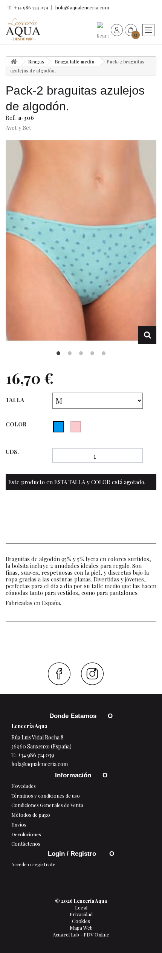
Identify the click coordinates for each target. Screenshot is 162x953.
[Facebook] (62, 673)
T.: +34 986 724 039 (28, 7)
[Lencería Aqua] (23, 29)
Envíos (18, 824)
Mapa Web (81, 927)
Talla (16, 399)
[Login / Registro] (117, 29)
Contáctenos (25, 843)
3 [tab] (81, 353)
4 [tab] (92, 353)
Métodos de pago (30, 814)
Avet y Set (18, 127)
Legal (81, 907)
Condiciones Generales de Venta (47, 805)
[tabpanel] (81, 242)
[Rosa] (75, 426)
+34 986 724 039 (36, 755)
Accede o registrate (33, 864)
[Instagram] (95, 673)
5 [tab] (103, 353)
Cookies (81, 921)
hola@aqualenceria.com (82, 7)
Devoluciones (26, 834)
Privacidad (81, 914)
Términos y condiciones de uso (45, 795)
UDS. (12, 451)
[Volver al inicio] (13, 61)
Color (17, 424)
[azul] (58, 426)
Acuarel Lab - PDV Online (81, 934)
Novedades (23, 786)
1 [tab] (58, 353)
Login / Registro (73, 853)
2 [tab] (69, 353)
